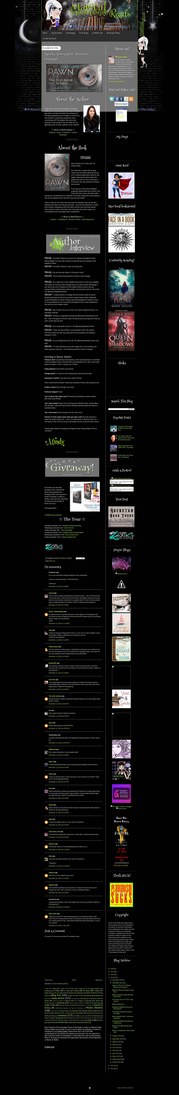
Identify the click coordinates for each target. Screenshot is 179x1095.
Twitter (74, 132)
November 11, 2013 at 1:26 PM (59, 640)
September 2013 (117, 1039)
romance (62, 1015)
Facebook (66, 132)
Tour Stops (83, 33)
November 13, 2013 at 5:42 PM (59, 825)
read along (97, 1013)
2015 (112, 972)
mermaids (80, 1008)
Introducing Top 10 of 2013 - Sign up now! (122, 1000)
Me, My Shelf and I (71, 535)
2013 (112, 977)
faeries (97, 1001)
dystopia (89, 1001)
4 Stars (76, 990)
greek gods (97, 1003)
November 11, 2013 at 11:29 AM (59, 623)
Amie (50, 630)
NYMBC (62, 1013)
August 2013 (116, 1042)
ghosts (53, 1003)
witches (61, 1022)
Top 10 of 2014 (56, 1020)
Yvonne (51, 593)
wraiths (78, 1022)
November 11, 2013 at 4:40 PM (59, 673)
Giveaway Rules (73, 1003)
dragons (81, 1001)
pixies (68, 1013)
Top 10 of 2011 (80, 1018)
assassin (54, 993)
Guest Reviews (49, 38)
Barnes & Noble (74, 219)
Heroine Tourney (64, 1005)
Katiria (51, 805)
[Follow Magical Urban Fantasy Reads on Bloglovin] (121, 105)
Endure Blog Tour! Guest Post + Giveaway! (125, 456)
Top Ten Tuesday (79, 1020)
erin (50, 710)
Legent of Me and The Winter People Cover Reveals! (121, 986)
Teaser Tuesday (55, 1018)
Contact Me (97, 33)
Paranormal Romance (121, 115)
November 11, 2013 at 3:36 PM (59, 656)
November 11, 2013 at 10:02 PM (59, 728)
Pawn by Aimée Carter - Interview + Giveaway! (123, 1017)
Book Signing (74, 998)
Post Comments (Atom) (60, 984)
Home (45, 33)
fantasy (47, 1003)
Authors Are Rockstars (76, 993)
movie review (54, 1011)
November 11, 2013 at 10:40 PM (59, 743)
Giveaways (70, 33)
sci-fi (74, 1016)
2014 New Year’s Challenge (75, 988)
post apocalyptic (78, 1013)
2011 (112, 1068)
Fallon (51, 774)
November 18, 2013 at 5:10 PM (59, 892)
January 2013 (116, 1062)
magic (72, 1008)
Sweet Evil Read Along (94, 1016)
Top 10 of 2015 (67, 1020)
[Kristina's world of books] (121, 593)
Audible (125, 310)
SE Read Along (113, 33)
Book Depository (88, 219)
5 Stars (96, 990)
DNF (75, 1001)
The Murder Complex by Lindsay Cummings (122, 1012)
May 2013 (115, 1050)
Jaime (51, 723)
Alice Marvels (69, 528)
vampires (90, 1020)
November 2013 (117, 983)
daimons (55, 1001)
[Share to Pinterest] (84, 558)
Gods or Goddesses (85, 1003)
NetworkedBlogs (120, 109)
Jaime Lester (53, 914)
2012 (112, 1066)
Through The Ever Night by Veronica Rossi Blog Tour (125, 428)
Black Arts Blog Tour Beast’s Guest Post (123, 991)
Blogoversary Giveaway (92, 995)
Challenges (83, 998)
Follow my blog (121, 120)
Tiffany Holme (53, 647)
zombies (85, 1022)
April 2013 (115, 1053)
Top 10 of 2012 (91, 1018)
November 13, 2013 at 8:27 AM (58, 798)
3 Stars (57, 990)
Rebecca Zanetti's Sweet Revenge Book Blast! (122, 995)
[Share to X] (80, 558)
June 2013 (115, 1047)
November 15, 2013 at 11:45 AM (59, 849)
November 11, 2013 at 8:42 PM (59, 704)
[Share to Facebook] (82, 558)
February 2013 (117, 1059)
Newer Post (48, 980)
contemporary (93, 998)
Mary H (51, 762)
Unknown (52, 844)
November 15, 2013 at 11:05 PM (59, 866)
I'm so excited (87, 1005)
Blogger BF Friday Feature (75, 995)
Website (52, 132)
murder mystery (64, 1011)
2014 (112, 974)
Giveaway (61, 1003)
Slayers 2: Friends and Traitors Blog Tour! (123, 1031)
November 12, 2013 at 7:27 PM (59, 782)
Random (89, 1013)
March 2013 (116, 1056)
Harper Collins (50, 1005)
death (61, 1001)
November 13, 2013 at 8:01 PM (59, 837)
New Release (89, 1011)
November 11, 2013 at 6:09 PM (59, 689)
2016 (112, 969)
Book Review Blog (120, 116)
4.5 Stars (86, 990)
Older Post (98, 980)
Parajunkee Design (125, 1088)
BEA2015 (95, 993)
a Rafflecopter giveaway (53, 515)
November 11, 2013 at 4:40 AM (59, 586)
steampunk (82, 1016)
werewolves (51, 1022)
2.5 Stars (62, 988)
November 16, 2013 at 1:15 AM (59, 878)
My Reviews (56, 33)
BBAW (88, 993)
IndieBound (62, 219)
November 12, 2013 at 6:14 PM (59, 767)
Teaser (46, 1018)
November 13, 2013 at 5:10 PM (59, 812)
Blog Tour (52, 561)
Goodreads (63, 135)
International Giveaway (61, 1008)
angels (47, 993)
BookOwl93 (52, 663)
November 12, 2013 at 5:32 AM (59, 755)
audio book (62, 993)
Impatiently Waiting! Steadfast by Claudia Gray (122, 1022)
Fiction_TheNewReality (56, 611)
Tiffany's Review (68, 1018)
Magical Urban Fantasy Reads (73, 532)
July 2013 (115, 1044)
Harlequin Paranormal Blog (71, 525)
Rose (50, 788)
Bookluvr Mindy (60, 558)
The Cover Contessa (55, 696)
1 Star (46, 988)
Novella (98, 1011)
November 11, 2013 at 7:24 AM (59, 605)
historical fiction (76, 1005)
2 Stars (53, 988)
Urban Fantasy (119, 118)
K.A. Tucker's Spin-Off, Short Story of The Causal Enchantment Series (126, 437)
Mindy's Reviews (94, 1007)
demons (67, 1001)
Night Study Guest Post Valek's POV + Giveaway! (125, 446)
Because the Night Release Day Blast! (122, 1026)
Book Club (47, 998)
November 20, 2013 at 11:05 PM (59, 907)
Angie (50, 819)
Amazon (53, 219)
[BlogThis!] (78, 558)
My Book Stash (76, 1011)
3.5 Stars (67, 991)
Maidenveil (52, 749)
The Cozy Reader (66, 530)
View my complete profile (116, 81)
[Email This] (77, 558)
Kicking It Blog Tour (118, 1004)
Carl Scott (52, 679)
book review (58, 998)
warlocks (100, 1020)
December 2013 (117, 980)
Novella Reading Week (51, 1013)
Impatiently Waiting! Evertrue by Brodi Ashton (122, 1008)
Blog (59, 132)
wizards (70, 1022)
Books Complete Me (69, 537)
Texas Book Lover (54, 831)
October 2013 (117, 1036)
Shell (50, 856)
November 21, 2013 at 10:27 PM (59, 925)
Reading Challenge (50, 1016)
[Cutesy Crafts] (121, 808)
